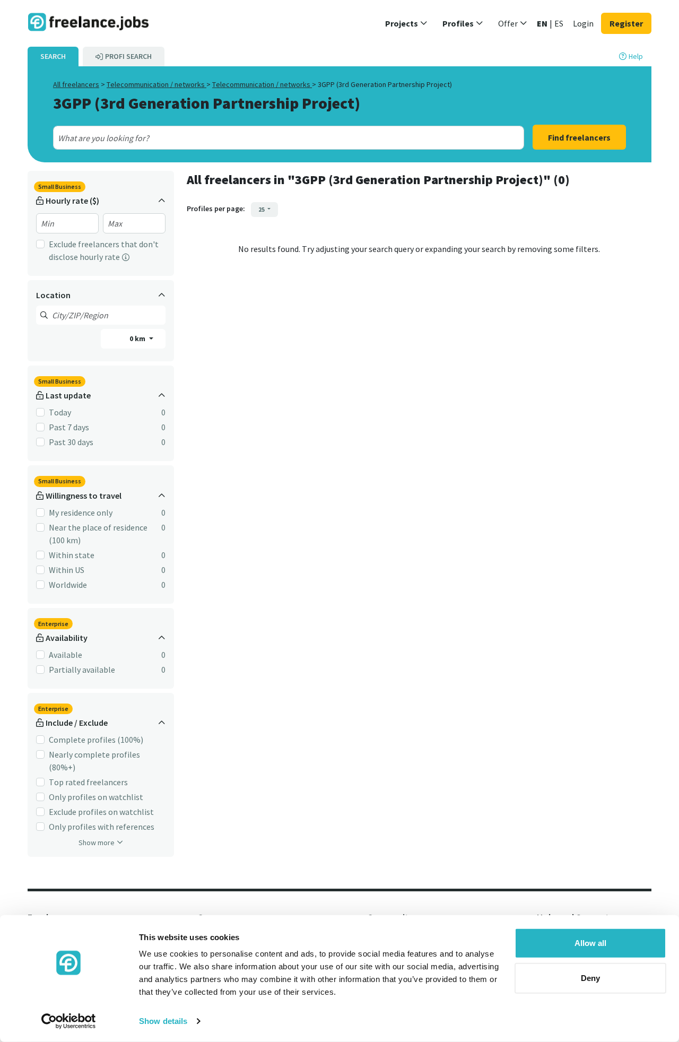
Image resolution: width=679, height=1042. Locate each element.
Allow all (590, 943)
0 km (138, 338)
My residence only (80, 512)
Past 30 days (71, 442)
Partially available (82, 669)
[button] (406, 23)
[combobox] (265, 137)
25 (262, 209)
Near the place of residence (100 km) (98, 533)
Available (65, 654)
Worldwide (68, 584)
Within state (71, 555)
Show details (163, 1021)
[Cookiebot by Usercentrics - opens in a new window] (68, 1021)
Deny (590, 977)
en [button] (542, 23)
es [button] (558, 23)
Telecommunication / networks (156, 84)
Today (60, 412)
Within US (66, 570)
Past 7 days (69, 427)
